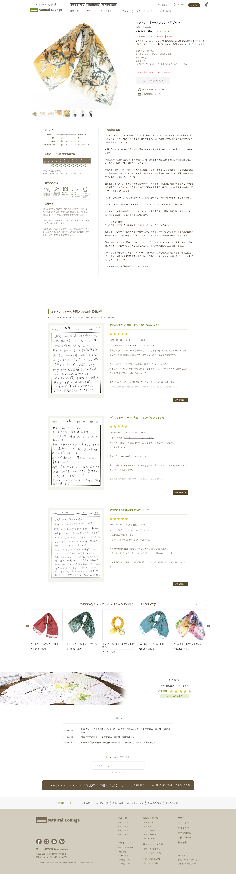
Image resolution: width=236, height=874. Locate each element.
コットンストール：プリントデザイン (139, 345)
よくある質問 (172, 803)
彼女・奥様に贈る (126, 847)
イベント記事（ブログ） (154, 853)
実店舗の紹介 (149, 838)
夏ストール (123, 826)
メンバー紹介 (149, 830)
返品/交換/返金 (154, 803)
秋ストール (123, 830)
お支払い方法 (102, 803)
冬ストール (123, 834)
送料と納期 (118, 803)
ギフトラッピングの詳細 (153, 89)
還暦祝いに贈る (125, 860)
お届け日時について (151, 94)
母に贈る (122, 851)
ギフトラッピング (135, 803)
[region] (74, 115)
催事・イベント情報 (152, 849)
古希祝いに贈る (125, 864)
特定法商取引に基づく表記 (188, 860)
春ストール (123, 822)
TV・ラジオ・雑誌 (151, 863)
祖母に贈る (123, 855)
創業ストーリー (150, 834)
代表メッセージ (150, 822)
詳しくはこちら (117, 772)
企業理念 (147, 826)
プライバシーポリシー (187, 864)
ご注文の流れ (85, 803)
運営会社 (181, 855)
